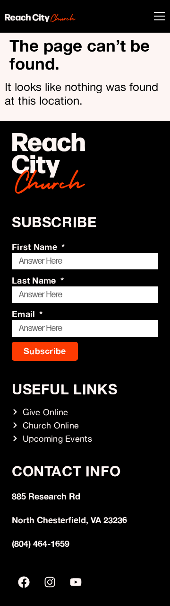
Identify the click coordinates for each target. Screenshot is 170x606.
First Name (36, 246)
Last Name (35, 280)
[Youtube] (75, 582)
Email (25, 314)
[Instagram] (49, 582)
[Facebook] (23, 582)
